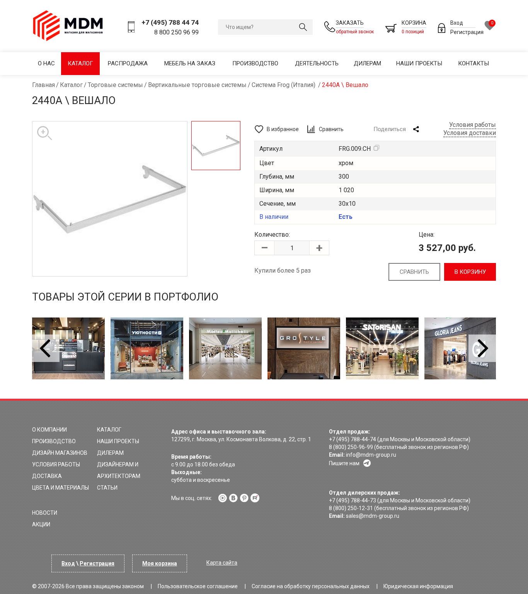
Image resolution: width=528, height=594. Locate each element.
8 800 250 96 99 (176, 32)
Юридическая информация (418, 586)
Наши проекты (419, 63)
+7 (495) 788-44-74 (352, 439)
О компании (49, 430)
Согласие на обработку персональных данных (311, 586)
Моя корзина (159, 563)
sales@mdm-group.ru (372, 516)
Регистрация (467, 32)
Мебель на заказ (189, 63)
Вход (456, 23)
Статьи (107, 488)
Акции (41, 524)
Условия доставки (469, 133)
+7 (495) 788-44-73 (352, 500)
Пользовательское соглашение (198, 586)
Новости (44, 513)
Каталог (80, 63)
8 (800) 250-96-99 (351, 447)
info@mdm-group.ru (371, 455)
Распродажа (128, 63)
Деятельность (317, 63)
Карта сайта (221, 563)
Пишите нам (344, 463)
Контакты (473, 63)
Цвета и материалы (60, 488)
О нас (46, 63)
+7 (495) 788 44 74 (170, 22)
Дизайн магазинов (59, 453)
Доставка (47, 476)
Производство (255, 63)
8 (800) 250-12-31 (351, 508)
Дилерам (367, 63)
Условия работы (472, 124)
